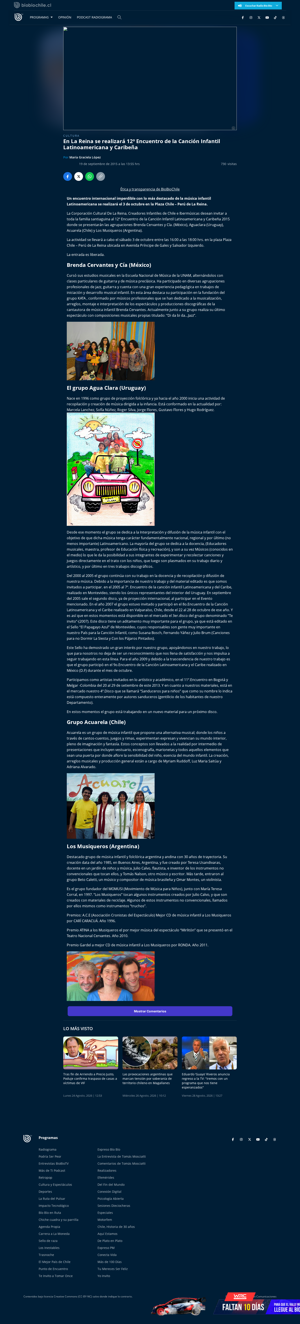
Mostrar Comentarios (150, 1011)
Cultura (71, 136)
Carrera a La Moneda (54, 1234)
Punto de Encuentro (53, 1269)
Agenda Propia (49, 1227)
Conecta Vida (107, 1255)
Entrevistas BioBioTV (54, 1163)
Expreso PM (106, 1248)
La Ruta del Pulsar (52, 1198)
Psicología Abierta (111, 1198)
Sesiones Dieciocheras (114, 1206)
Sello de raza (48, 1241)
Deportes (45, 1191)
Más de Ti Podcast (52, 1170)
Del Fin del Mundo (111, 1184)
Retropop (45, 1177)
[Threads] (283, 17)
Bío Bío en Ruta (50, 1213)
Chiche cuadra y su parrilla (58, 1220)
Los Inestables (49, 1248)
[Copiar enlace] (100, 176)
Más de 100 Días (110, 1262)
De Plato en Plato (110, 1241)
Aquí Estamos (107, 1234)
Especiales (105, 1213)
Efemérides (106, 1177)
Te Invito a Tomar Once (56, 1276)
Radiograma (47, 1149)
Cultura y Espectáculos (55, 1184)
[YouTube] (267, 17)
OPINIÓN (64, 17)
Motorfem (105, 1220)
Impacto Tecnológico (54, 1206)
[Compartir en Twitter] (78, 176)
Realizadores (107, 1170)
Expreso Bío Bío (109, 1149)
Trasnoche (46, 1255)
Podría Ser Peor (50, 1156)
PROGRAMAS (39, 17)
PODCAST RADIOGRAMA (94, 17)
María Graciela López (85, 157)
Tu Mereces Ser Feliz (113, 1269)
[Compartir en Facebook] (67, 176)
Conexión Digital (109, 1191)
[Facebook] (243, 17)
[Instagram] (251, 17)
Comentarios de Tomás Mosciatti (122, 1163)
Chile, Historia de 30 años (116, 1227)
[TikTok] (275, 17)
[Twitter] (259, 17)
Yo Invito (104, 1276)
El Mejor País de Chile (54, 1262)
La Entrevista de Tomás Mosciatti (122, 1156)
